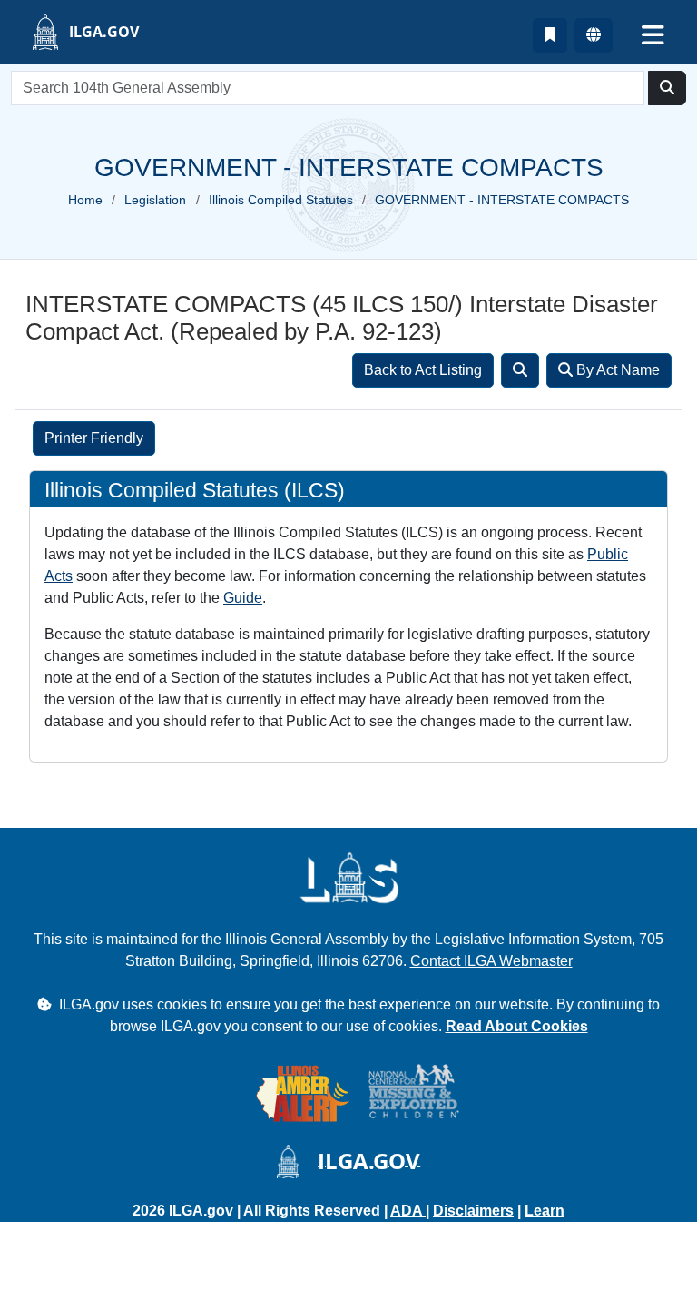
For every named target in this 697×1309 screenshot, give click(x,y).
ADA (408, 1210)
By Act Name (616, 370)
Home (85, 199)
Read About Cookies (517, 1026)
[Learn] (550, 35)
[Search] (520, 370)
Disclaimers (473, 1210)
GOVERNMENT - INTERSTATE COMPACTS (502, 199)
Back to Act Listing (423, 370)
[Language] (593, 35)
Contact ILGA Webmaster (491, 961)
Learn (544, 1210)
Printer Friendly (93, 438)
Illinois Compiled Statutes (281, 199)
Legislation (155, 199)
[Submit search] (667, 88)
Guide (242, 597)
